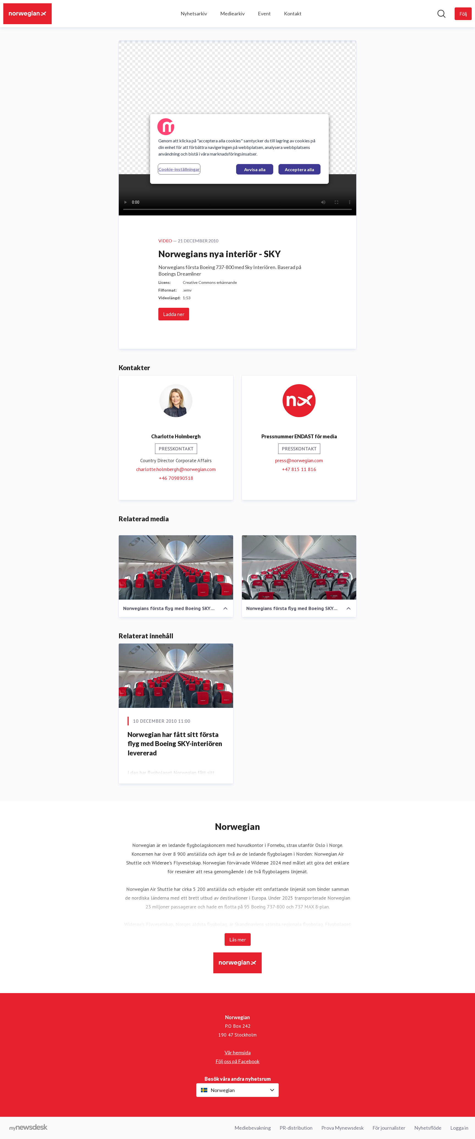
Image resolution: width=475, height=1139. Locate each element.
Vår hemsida (238, 1052)
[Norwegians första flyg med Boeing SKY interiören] (176, 567)
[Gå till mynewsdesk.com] (28, 1128)
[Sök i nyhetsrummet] (441, 13)
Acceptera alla (299, 169)
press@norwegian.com (299, 460)
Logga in (459, 1128)
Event (264, 13)
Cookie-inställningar (179, 169)
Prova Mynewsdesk (342, 1128)
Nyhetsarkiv (194, 13)
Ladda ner (173, 314)
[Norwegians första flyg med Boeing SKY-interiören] (299, 567)
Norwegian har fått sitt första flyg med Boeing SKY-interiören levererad (175, 743)
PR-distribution (296, 1128)
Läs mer (237, 939)
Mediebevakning (252, 1128)
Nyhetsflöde (427, 1128)
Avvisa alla (255, 169)
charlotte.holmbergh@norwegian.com (176, 469)
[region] (239, 149)
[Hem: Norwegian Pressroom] (27, 13)
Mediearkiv (232, 13)
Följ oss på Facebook (237, 1061)
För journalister (388, 1128)
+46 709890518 (176, 478)
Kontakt (293, 13)
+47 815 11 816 (299, 469)
